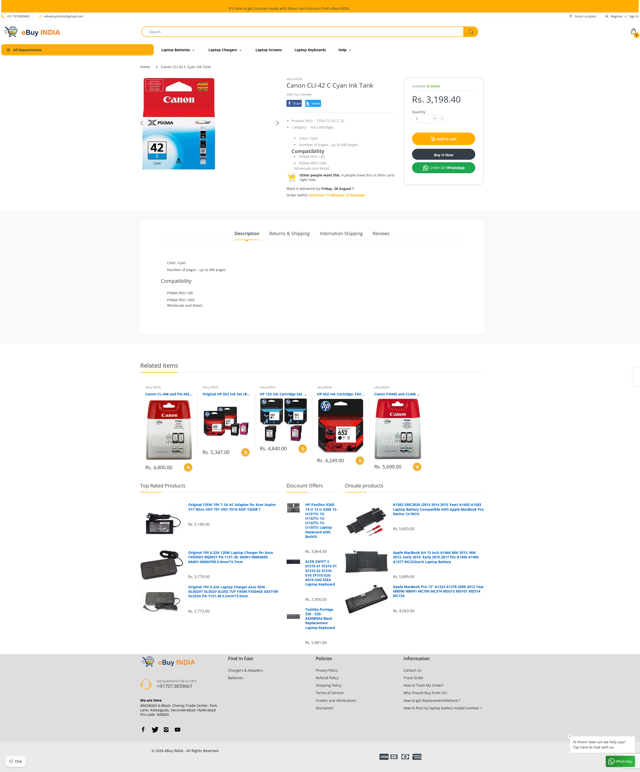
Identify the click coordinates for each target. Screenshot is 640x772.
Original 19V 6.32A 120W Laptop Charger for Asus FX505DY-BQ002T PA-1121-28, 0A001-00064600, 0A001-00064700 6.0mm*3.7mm (230, 557)
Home (145, 66)
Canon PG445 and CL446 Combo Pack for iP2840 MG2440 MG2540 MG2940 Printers (398, 394)
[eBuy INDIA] (32, 31)
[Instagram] (166, 730)
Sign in (634, 16)
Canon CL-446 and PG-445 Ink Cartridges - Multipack (168, 394)
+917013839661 (174, 686)
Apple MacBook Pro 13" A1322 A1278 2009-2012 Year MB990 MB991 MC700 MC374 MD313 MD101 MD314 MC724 (438, 591)
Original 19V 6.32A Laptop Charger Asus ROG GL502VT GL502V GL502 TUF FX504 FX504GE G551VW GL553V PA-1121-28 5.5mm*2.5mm (233, 591)
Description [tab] (246, 233)
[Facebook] (143, 730)
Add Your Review (299, 94)
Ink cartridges (322, 127)
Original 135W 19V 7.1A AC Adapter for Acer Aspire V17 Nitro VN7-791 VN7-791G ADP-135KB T (232, 506)
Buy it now (443, 155)
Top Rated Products (163, 485)
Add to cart (446, 139)
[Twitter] (154, 730)
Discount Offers (304, 485)
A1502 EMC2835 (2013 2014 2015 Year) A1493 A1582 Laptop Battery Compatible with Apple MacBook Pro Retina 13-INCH (438, 509)
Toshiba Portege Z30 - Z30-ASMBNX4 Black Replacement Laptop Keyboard (320, 618)
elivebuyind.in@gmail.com (63, 16)
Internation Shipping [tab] (341, 233)
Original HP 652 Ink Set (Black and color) (226, 394)
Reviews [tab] (381, 233)
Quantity (418, 112)
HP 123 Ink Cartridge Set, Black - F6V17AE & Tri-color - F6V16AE (283, 394)
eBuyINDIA (324, 387)
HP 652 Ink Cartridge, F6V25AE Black (340, 394)
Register (617, 16)
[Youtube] (177, 730)
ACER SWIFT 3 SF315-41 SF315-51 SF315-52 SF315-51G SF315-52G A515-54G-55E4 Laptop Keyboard (321, 573)
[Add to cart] (188, 467)
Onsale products (364, 485)
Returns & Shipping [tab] (289, 233)
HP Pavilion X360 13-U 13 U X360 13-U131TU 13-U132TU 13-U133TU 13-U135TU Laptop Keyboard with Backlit (321, 520)
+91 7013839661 (18, 16)
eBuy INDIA (294, 79)
